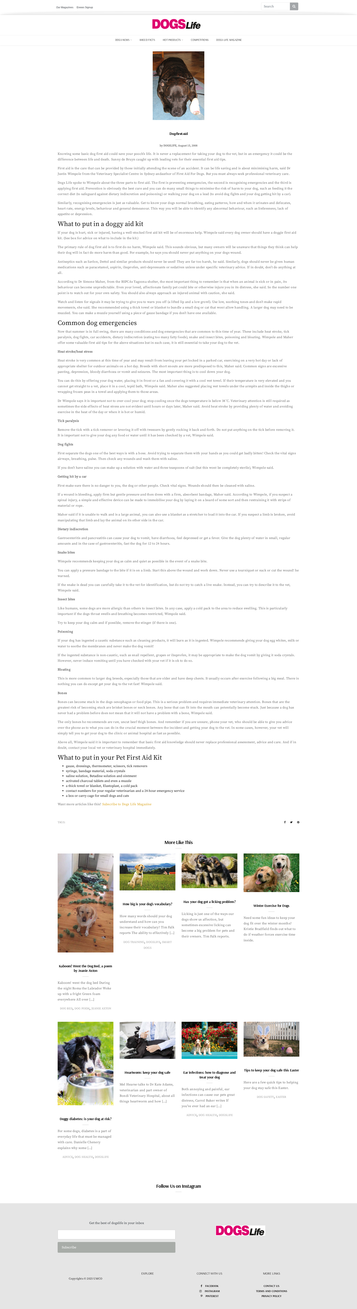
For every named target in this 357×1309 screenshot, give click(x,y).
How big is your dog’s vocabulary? (147, 904)
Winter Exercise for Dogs (271, 905)
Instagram (212, 1291)
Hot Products (172, 39)
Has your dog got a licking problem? (209, 901)
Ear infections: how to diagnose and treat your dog (209, 1074)
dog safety (265, 1097)
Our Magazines (64, 7)
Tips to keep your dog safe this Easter (271, 1070)
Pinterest (212, 1296)
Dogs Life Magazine (229, 39)
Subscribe (69, 1247)
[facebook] (285, 822)
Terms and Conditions (271, 1291)
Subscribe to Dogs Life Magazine (127, 804)
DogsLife (153, 942)
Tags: (61, 822)
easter (281, 1097)
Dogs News (122, 39)
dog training (133, 942)
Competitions (199, 39)
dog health (84, 1157)
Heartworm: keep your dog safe (147, 1072)
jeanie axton (101, 1008)
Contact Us (271, 1286)
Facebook (212, 1286)
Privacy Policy (271, 1296)
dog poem (81, 1008)
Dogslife (169, 145)
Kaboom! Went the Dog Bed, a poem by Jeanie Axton (85, 968)
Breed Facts (147, 39)
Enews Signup (85, 7)
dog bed (66, 1008)
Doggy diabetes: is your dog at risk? (85, 1118)
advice (67, 1157)
